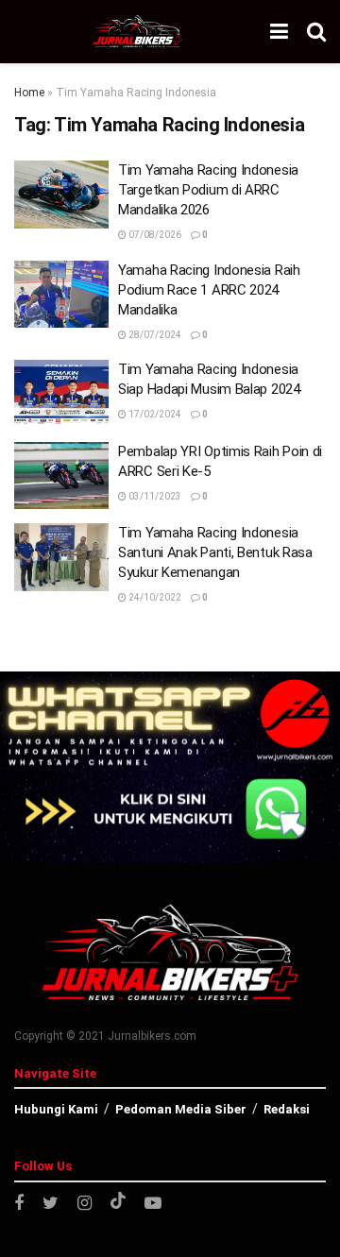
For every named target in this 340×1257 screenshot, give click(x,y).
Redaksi (287, 1109)
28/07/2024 (154, 335)
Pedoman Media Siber (180, 1109)
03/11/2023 (154, 496)
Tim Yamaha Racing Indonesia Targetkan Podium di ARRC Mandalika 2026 (208, 189)
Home (29, 92)
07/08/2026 (154, 234)
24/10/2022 (154, 597)
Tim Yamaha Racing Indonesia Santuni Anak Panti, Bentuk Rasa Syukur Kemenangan (215, 552)
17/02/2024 (154, 414)
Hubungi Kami (56, 1109)
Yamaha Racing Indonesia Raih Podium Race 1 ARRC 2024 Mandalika (209, 290)
